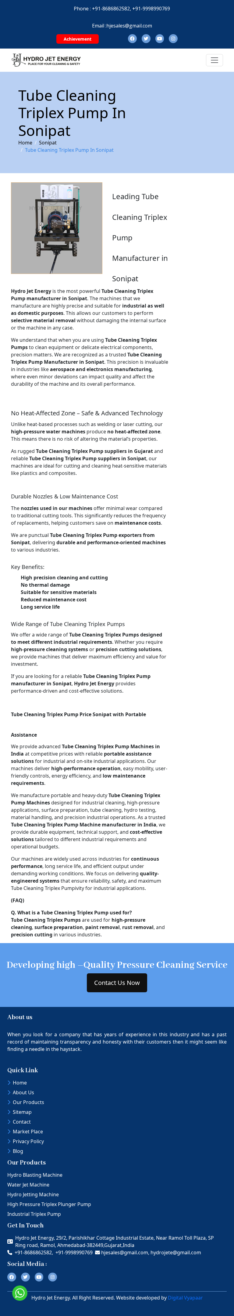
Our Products (28, 1102)
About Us (23, 1092)
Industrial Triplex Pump (34, 1214)
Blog (18, 1151)
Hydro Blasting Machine (34, 1175)
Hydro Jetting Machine (33, 1194)
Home (25, 142)
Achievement (77, 39)
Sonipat (48, 142)
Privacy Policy (28, 1141)
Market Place (28, 1131)
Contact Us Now (117, 983)
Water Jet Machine (28, 1184)
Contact (22, 1121)
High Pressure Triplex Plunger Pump (49, 1204)
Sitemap (22, 1112)
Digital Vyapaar (185, 1297)
